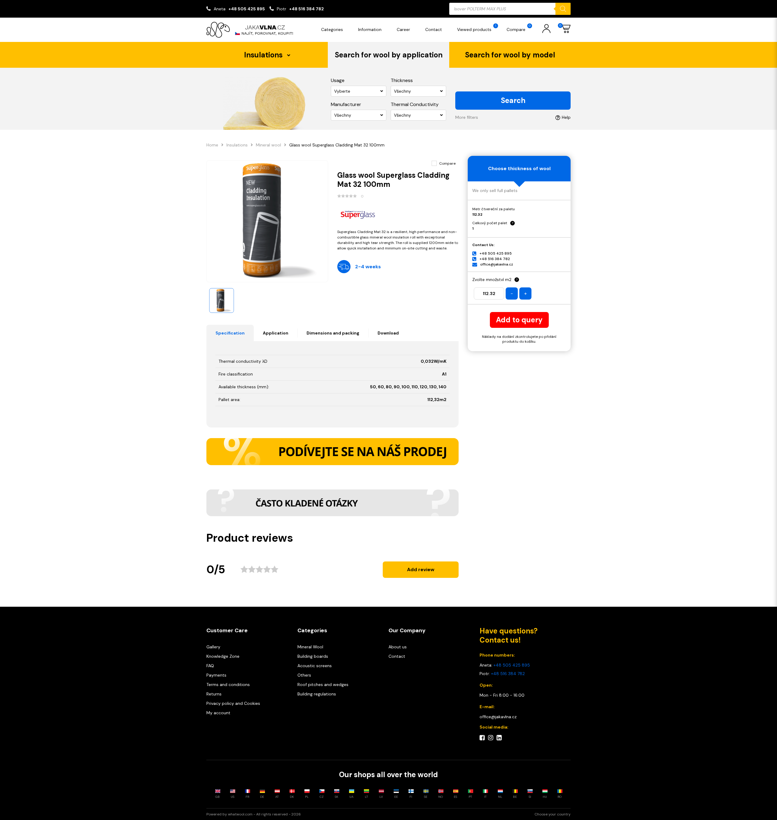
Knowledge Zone (222, 656)
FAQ (210, 665)
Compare (519, 28)
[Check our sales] (332, 451)
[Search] (563, 9)
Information (370, 29)
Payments (216, 675)
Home (212, 145)
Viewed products (476, 28)
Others (304, 675)
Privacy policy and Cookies (233, 703)
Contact (433, 29)
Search (513, 100)
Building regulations (316, 694)
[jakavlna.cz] (251, 30)
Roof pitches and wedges (322, 684)
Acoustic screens (314, 665)
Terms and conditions (228, 684)
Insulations (237, 145)
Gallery (213, 647)
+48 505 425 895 (247, 9)
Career (403, 29)
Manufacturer (346, 104)
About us (397, 647)
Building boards (312, 656)
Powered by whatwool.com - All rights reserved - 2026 (253, 814)
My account (218, 712)
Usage (337, 80)
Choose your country (552, 814)
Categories (332, 29)
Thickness (402, 80)
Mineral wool (268, 145)
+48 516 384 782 (306, 9)
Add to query (519, 319)
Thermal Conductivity (415, 104)
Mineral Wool (310, 647)
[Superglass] (398, 214)
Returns (214, 694)
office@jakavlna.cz (496, 264)
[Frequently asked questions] (332, 502)
